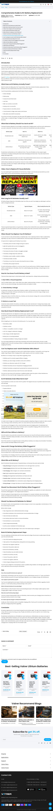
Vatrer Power (24, 809)
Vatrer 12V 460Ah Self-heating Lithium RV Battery (19, 684)
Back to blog (6, 631)
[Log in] (43, 4)
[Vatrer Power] (6, 794)
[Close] (48, 393)
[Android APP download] (42, 789)
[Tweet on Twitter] (8, 58)
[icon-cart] (45, 4)
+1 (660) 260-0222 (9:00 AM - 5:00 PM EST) (36, 782)
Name (4, 646)
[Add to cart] (10, 678)
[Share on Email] (12, 58)
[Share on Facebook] (6, 58)
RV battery (7, 77)
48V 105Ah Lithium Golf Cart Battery (6, 683)
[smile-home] (50, 804)
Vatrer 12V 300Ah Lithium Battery (46, 683)
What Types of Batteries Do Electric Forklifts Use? (8, 720)
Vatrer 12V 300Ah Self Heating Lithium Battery (32, 684)
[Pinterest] (41, 743)
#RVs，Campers (23, 631)
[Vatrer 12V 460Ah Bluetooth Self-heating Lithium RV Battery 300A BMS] (20, 675)
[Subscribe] (46, 405)
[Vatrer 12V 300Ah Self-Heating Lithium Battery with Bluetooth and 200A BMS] (33, 675)
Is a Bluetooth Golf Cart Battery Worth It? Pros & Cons (43, 720)
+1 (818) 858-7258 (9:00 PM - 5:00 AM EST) (36, 785)
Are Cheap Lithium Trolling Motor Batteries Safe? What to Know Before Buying (26, 720)
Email (29, 646)
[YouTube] (50, 743)
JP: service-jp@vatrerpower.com (9, 790)
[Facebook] (38, 743)
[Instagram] (44, 743)
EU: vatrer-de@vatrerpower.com (9, 787)
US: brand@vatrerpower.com (8, 782)
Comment (5, 649)
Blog (6, 7)
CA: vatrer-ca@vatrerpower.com (9, 785)
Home (2, 7)
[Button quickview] (10, 676)
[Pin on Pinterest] (10, 58)
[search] (40, 4)
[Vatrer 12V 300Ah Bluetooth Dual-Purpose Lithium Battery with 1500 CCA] (46, 675)
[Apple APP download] (30, 789)
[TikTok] (47, 743)
